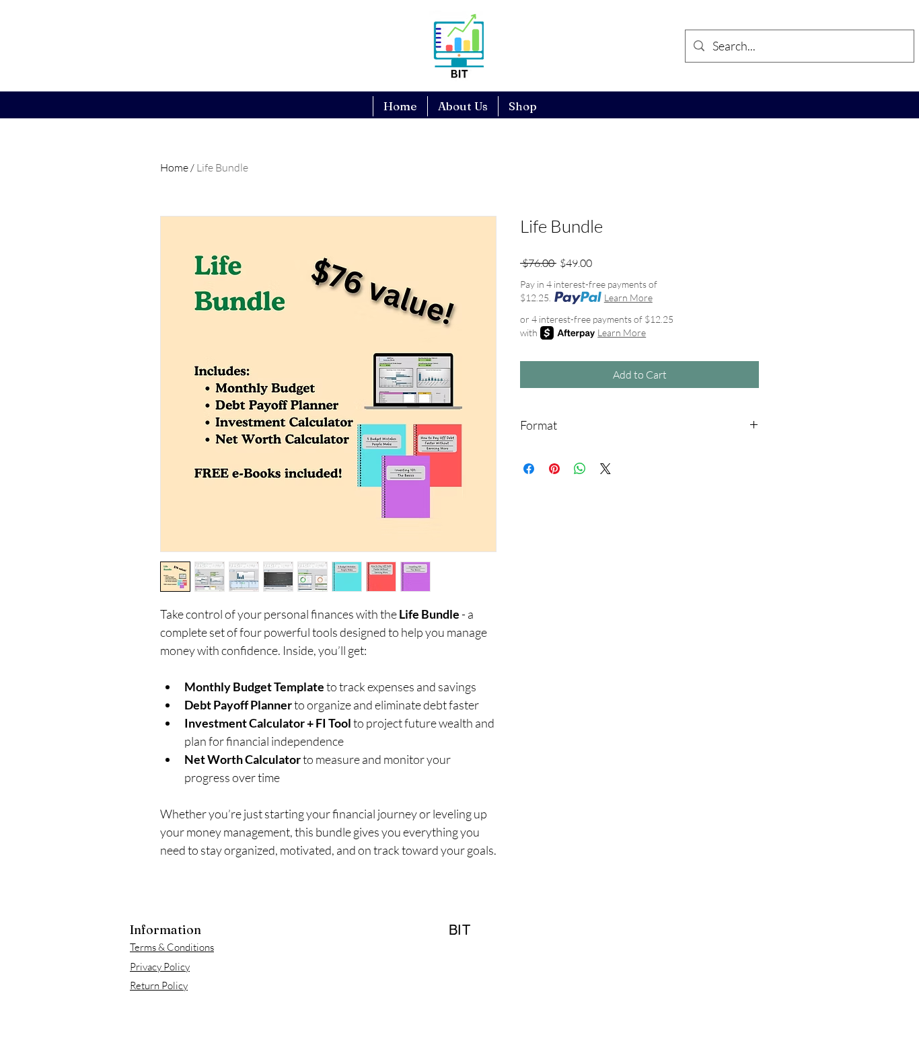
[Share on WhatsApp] (580, 469)
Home (174, 167)
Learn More (628, 297)
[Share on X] (605, 469)
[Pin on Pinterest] (554, 469)
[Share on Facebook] (529, 469)
